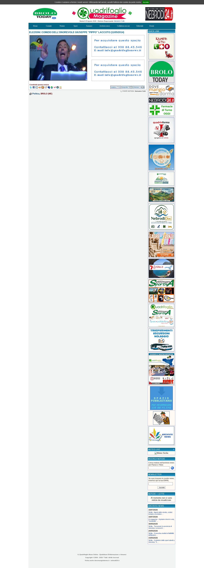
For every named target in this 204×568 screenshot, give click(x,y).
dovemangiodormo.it (101, 560)
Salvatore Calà (119, 21)
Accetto (146, 2)
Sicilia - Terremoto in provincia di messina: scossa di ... (160, 527)
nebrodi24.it (115, 560)
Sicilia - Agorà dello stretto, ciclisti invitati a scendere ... (160, 513)
